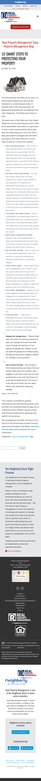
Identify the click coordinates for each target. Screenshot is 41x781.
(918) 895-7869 (24, 9)
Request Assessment (20, 27)
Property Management (20, 436)
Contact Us (20, 594)
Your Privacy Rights (28, 762)
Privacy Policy (20, 760)
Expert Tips (33, 6)
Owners (25, 6)
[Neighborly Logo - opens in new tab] (22, 681)
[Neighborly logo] (20, 2)
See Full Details (14, 551)
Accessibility (30, 760)
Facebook (14, 393)
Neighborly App (20, 603)
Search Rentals (8, 6)
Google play (28, 748)
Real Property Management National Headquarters (20, 601)
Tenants (17, 6)
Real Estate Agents (20, 598)
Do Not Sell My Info (13, 762)
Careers (20, 610)
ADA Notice (20, 648)
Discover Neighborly (19, 732)
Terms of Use (9, 760)
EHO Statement (20, 605)
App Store (14, 748)
